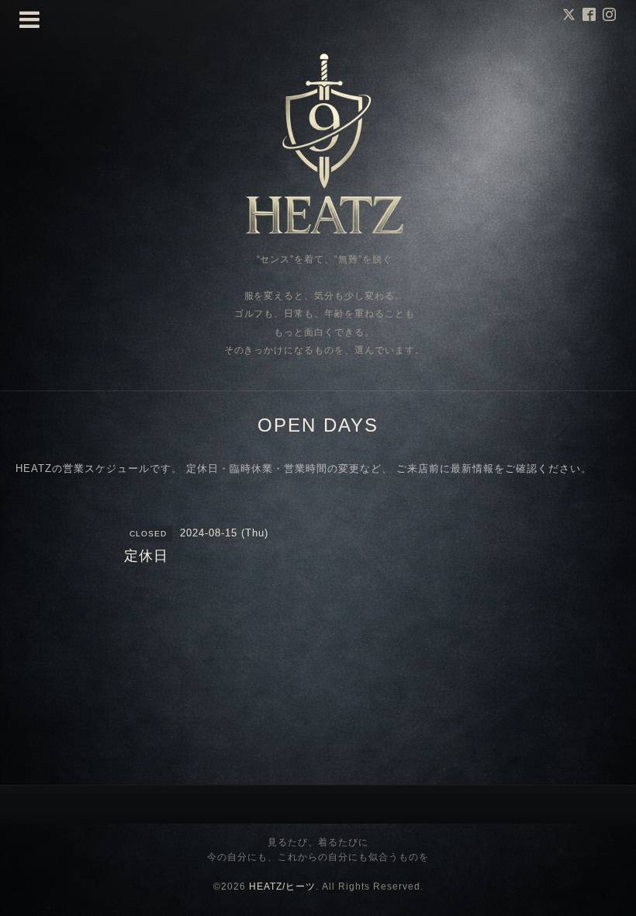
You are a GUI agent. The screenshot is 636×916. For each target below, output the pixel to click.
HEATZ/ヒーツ (282, 886)
